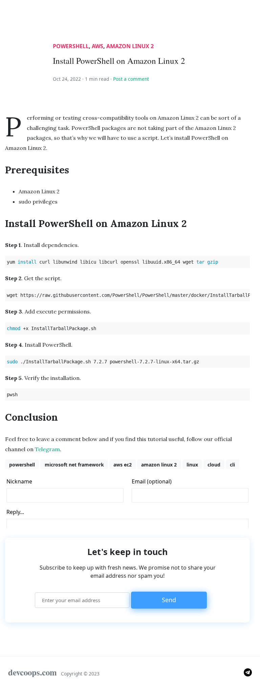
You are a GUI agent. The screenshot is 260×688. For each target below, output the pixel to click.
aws (97, 46)
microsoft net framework (74, 464)
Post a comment (131, 79)
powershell (71, 46)
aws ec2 (122, 464)
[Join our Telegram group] (248, 671)
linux (192, 464)
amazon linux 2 (130, 46)
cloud (214, 464)
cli (232, 464)
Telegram (47, 449)
